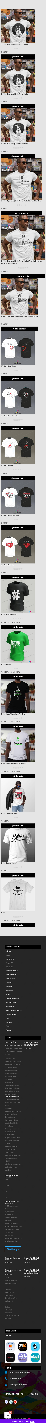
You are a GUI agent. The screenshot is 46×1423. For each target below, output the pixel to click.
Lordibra (29, 1418)
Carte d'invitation (23, 975)
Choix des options (18, 627)
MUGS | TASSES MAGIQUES (23, 1010)
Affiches (23, 951)
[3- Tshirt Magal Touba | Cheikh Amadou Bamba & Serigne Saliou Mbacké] (21, 199)
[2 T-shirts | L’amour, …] (18, 563)
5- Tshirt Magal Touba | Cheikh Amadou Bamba (14, 94)
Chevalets (23, 982)
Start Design (13, 1249)
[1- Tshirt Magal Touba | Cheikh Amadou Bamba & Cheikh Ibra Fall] (19, 314)
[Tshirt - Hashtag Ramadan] (18, 612)
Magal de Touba (23, 1002)
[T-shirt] (18, 910)
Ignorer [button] (32, 1421)
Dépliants (23, 986)
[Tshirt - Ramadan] (18, 662)
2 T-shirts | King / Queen (8, 366)
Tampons (23, 1030)
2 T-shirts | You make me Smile (10, 416)
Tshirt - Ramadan (6, 664)
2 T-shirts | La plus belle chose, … (10, 515)
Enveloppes (23, 990)
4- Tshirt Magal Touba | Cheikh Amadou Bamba (14, 144)
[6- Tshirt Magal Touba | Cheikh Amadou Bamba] (18, 42)
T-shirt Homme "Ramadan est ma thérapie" (13, 764)
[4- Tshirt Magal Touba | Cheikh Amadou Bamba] (18, 141)
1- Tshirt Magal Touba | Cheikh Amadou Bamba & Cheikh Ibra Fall (19, 316)
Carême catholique (23, 971)
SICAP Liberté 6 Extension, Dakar (20, 1372)
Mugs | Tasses (23, 1006)
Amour (23, 955)
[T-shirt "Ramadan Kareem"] (18, 861)
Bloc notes (23, 967)
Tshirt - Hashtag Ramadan (8, 614)
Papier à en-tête (23, 1014)
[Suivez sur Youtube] (15, 1402)
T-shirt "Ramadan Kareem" (9, 863)
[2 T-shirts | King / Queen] (18, 364)
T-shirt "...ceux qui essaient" (9, 813)
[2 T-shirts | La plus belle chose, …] (18, 513)
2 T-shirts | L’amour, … (7, 565)
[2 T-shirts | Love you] (18, 463)
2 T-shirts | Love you (7, 465)
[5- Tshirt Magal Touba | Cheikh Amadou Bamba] (18, 92)
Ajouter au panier (18, 56)
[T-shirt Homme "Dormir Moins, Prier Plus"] (18, 712)
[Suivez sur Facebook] (6, 1402)
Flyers (23, 994)
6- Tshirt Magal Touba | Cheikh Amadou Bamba (14, 44)
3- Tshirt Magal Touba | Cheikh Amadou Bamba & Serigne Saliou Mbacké (21, 201)
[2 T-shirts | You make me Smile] (18, 414)
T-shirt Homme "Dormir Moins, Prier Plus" (13, 714)
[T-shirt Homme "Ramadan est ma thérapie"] (18, 761)
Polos (23, 1018)
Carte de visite (23, 978)
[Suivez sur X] (11, 1402)
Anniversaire (23, 959)
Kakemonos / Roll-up (23, 998)
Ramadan (23, 1022)
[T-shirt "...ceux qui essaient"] (18, 811)
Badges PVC (23, 963)
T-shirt (3, 913)
